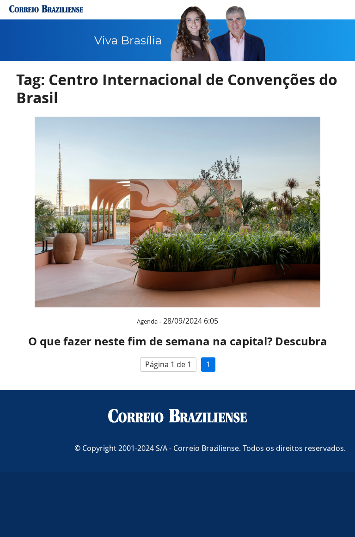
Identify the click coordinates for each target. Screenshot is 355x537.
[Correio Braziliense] (177, 417)
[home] (46, 10)
